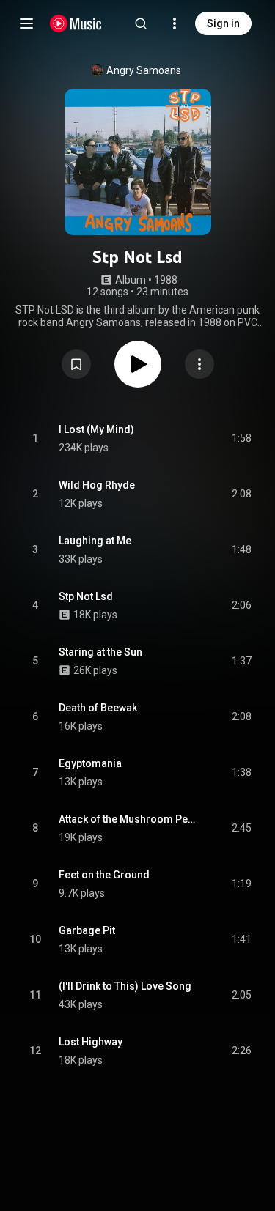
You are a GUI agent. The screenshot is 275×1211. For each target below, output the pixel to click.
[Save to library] (76, 364)
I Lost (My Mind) (96, 429)
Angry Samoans (143, 70)
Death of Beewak (98, 708)
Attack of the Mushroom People (128, 819)
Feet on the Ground (104, 875)
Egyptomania (90, 763)
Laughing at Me (95, 541)
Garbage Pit (87, 930)
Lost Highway (90, 1042)
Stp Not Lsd (86, 596)
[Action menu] (199, 364)
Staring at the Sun (100, 652)
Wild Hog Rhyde (97, 485)
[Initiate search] (141, 23)
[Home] (76, 23)
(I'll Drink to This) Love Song (125, 986)
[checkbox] (241, 439)
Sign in (223, 23)
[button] (76, 364)
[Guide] (26, 23)
